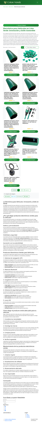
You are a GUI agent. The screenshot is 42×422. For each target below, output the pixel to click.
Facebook (8, 196)
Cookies (27, 415)
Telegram (26, 196)
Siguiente (27, 190)
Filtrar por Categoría (21, 25)
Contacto (28, 417)
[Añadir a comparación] (19, 53)
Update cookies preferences (10, 419)
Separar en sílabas (8, 420)
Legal (27, 414)
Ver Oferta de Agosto (12, 74)
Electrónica (11, 6)
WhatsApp (20, 196)
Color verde (5, 6)
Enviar (5, 403)
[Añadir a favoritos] (19, 51)
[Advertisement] (21, 16)
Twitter (14, 196)
